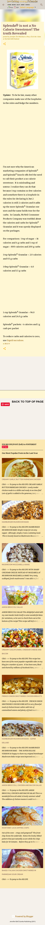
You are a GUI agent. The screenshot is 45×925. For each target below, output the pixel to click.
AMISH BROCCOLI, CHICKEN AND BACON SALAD (22, 785)
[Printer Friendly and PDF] (13, 8)
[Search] (41, 5)
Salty (18, 4)
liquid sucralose (15, 340)
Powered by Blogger (24, 916)
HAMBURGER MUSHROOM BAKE (15, 522)
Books (14, 4)
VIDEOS (27, 4)
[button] (4, 44)
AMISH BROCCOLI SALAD (12, 607)
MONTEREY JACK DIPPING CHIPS (15, 828)
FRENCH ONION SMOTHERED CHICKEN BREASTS (22, 696)
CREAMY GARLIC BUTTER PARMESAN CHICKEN (21, 479)
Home (9, 4)
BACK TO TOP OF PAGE (28, 401)
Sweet (22, 4)
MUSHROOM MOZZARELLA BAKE (16, 565)
